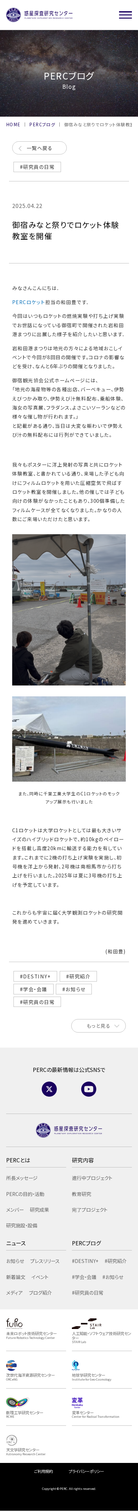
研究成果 (39, 1209)
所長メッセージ (22, 1177)
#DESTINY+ (35, 976)
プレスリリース (44, 1260)
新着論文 (15, 1276)
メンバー (15, 1209)
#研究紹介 (78, 976)
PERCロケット (28, 301)
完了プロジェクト (90, 1209)
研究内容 (83, 1160)
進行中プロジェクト (92, 1177)
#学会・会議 (33, 988)
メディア (14, 1292)
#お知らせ (74, 988)
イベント (39, 1276)
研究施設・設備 (21, 1225)
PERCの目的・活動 (25, 1193)
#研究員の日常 (37, 166)
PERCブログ (86, 1243)
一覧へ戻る (40, 147)
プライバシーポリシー (86, 1471)
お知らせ (15, 1260)
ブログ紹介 (40, 1292)
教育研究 (81, 1193)
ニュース (16, 1243)
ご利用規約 (43, 1471)
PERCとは (18, 1160)
